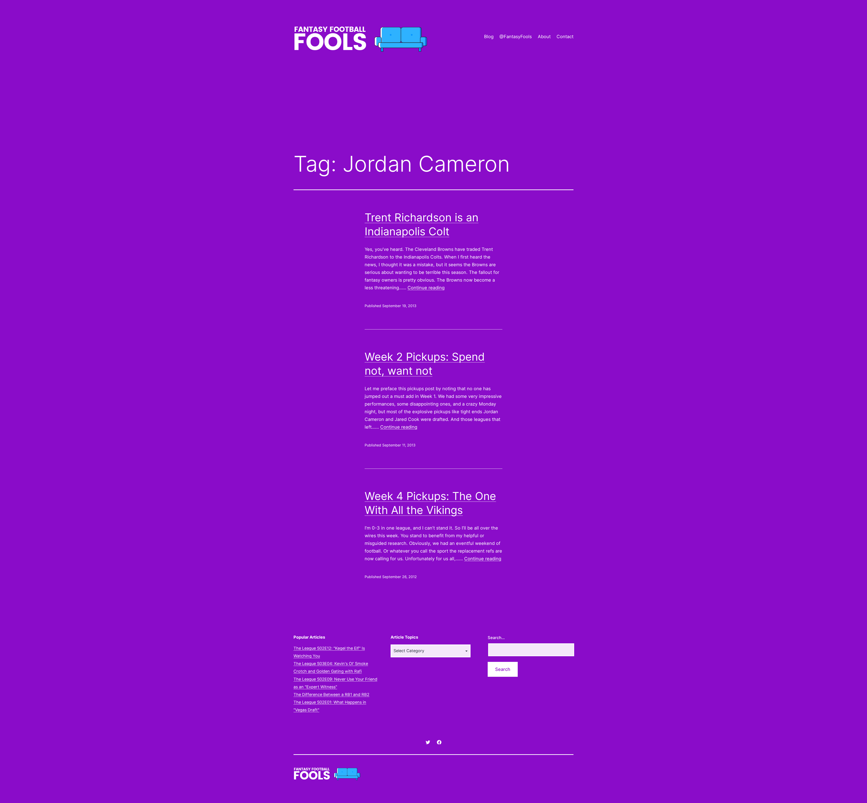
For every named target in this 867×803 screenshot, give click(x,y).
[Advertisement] (433, 111)
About (544, 36)
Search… (496, 637)
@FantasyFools (515, 36)
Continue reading (426, 287)
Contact (565, 36)
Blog (489, 36)
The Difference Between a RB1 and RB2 (331, 694)
